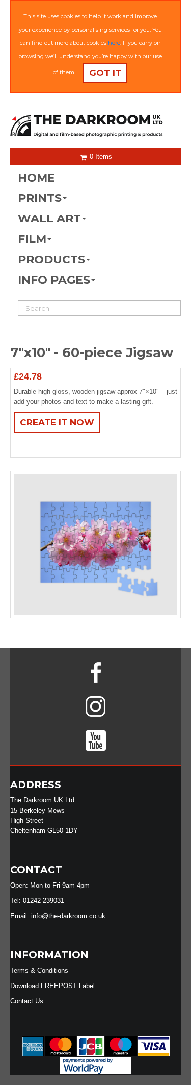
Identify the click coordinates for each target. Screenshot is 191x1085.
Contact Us (26, 1001)
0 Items (100, 156)
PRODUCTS (51, 259)
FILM (32, 239)
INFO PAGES (54, 280)
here (114, 42)
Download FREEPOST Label (52, 986)
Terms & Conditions (39, 970)
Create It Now (57, 422)
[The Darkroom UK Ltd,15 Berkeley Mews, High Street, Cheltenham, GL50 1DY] (95, 126)
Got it (105, 73)
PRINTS (40, 198)
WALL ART (49, 218)
